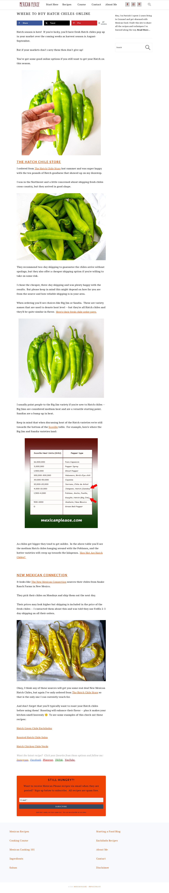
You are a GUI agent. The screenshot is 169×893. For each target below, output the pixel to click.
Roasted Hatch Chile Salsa (32, 737)
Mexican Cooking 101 (22, 849)
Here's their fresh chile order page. (76, 311)
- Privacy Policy (94, 886)
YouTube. (70, 759)
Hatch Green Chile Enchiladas (34, 728)
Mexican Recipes (19, 831)
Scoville (53, 427)
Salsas (13, 867)
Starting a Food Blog (108, 831)
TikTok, (59, 759)
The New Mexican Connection (48, 581)
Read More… (143, 29)
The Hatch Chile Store (39, 162)
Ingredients (16, 858)
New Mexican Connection (42, 575)
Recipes (67, 4)
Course (82, 4)
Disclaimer (102, 867)
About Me (111, 4)
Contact (96, 4)
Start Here (52, 4)
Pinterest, (48, 759)
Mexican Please (80, 886)
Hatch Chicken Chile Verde (32, 746)
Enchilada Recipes (107, 840)
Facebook (35, 759)
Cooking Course (19, 840)
